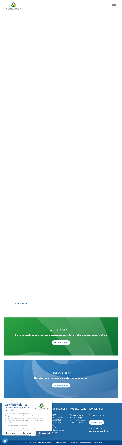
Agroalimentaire (76, 415)
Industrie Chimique (77, 420)
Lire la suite (21, 303)
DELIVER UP (56, 422)
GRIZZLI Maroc (57, 430)
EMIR (53, 427)
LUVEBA (54, 432)
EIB (52, 425)
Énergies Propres (77, 417)
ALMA (53, 415)
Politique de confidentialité (80, 443)
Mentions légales (61, 443)
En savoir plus (61, 342)
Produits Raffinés (77, 422)
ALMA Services (57, 417)
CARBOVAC (56, 420)
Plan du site (97, 443)
